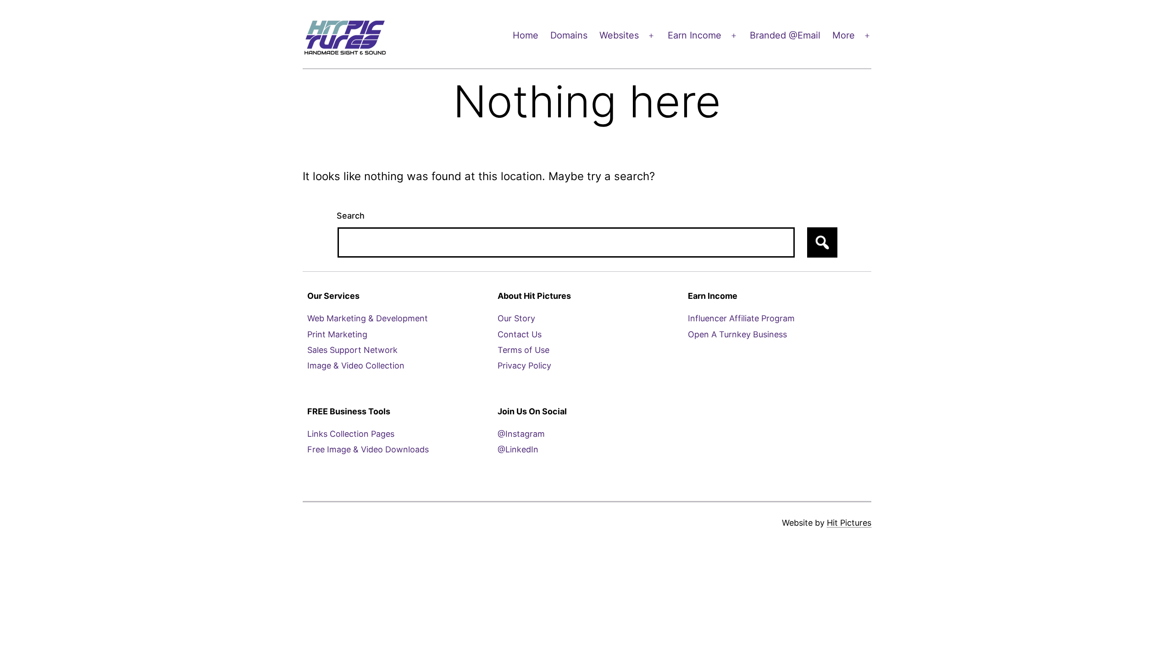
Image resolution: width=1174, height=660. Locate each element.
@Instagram (521, 434)
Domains (568, 35)
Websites (619, 35)
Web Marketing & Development (367, 318)
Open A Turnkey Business (737, 334)
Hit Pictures (849, 523)
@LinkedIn (518, 449)
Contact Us (520, 334)
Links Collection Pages (350, 434)
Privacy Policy (524, 365)
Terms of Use (523, 350)
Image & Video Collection (355, 365)
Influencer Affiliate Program (741, 318)
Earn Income (694, 35)
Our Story (516, 318)
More (843, 35)
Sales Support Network (352, 350)
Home (525, 35)
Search (351, 215)
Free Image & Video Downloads (368, 449)
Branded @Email (785, 35)
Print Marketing (337, 334)
